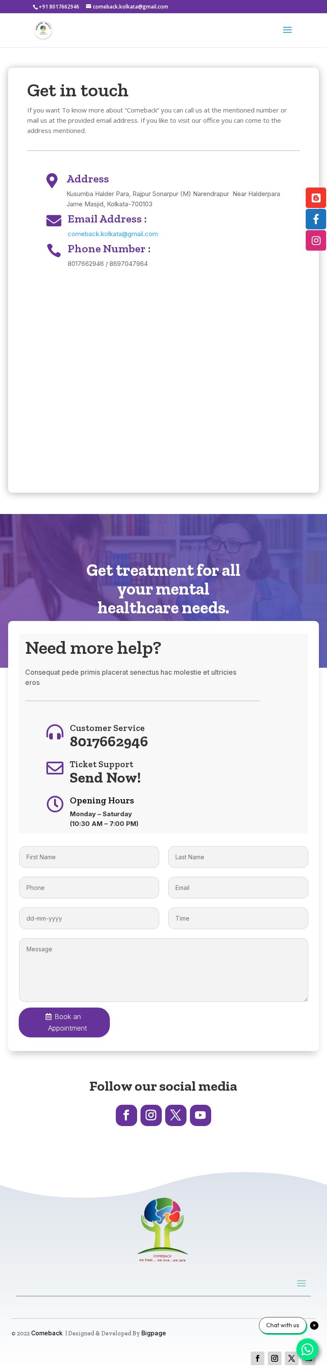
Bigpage (153, 1333)
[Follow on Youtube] (200, 1115)
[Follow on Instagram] (151, 1115)
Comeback (47, 1333)
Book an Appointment (67, 1022)
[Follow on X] (175, 1115)
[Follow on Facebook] (126, 1115)
